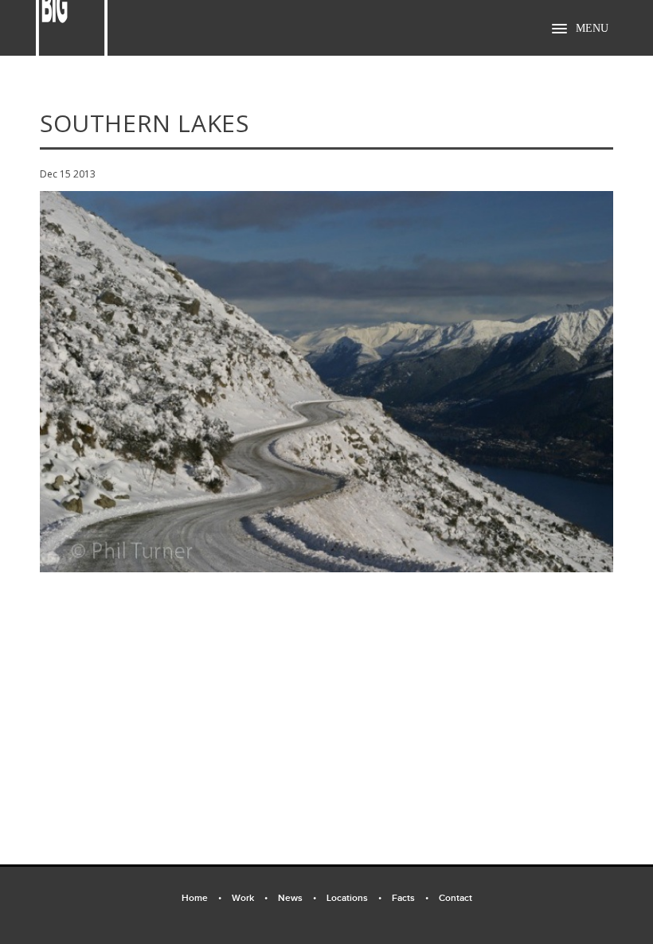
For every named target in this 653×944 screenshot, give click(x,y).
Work (250, 898)
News (297, 898)
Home (201, 898)
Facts (410, 898)
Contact (455, 898)
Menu (592, 28)
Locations (353, 898)
